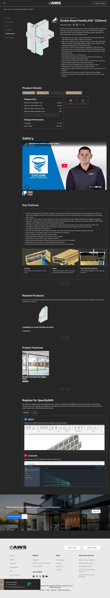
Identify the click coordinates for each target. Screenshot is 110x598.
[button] (99, 3)
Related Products (10, 33)
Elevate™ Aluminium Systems (41, 563)
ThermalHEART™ (38, 566)
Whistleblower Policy (85, 566)
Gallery (7, 26)
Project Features (9, 37)
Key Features (8, 29)
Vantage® (35, 560)
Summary (7, 18)
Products (10, 9)
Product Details (9, 22)
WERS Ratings (58, 93)
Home (5, 9)
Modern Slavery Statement (87, 560)
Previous (61, 283)
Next (67, 283)
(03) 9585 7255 (12, 584)
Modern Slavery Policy (86, 563)
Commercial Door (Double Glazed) (38, 327)
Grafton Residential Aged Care (34, 378)
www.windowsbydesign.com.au (16, 587)
